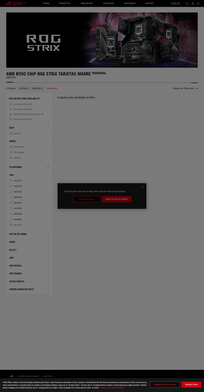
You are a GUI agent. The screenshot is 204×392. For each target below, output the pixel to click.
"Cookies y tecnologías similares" (111, 388)
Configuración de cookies (165, 384)
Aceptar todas (191, 384)
